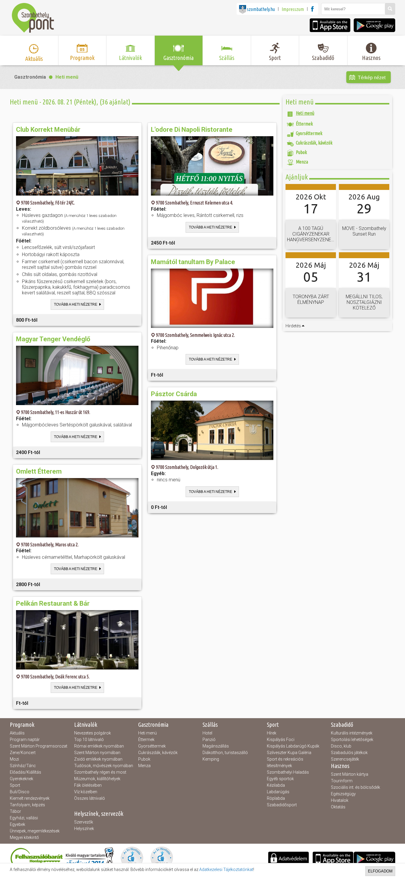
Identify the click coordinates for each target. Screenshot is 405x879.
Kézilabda (276, 785)
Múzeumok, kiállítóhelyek (97, 778)
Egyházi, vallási (24, 817)
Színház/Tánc (23, 765)
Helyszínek (84, 828)
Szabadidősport (282, 804)
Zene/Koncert (23, 752)
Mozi (14, 759)
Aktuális (17, 733)
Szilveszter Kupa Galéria (289, 752)
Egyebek (17, 824)
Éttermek (146, 739)
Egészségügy (343, 793)
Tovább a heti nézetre (75, 304)
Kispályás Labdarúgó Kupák (293, 746)
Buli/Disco (19, 791)
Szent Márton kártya (349, 774)
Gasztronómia (30, 77)
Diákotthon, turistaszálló (225, 752)
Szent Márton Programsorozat (38, 746)
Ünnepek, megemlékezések (35, 831)
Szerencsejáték (345, 759)
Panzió (209, 739)
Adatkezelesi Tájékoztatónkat (226, 869)
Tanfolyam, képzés (27, 804)
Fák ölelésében (88, 785)
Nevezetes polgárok (92, 733)
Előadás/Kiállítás (25, 772)
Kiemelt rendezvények (30, 798)
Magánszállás (216, 746)
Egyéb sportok (280, 778)
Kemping (211, 759)
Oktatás (338, 807)
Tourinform (342, 780)
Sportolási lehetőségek (352, 739)
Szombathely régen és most (100, 772)
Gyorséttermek (152, 746)
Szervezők (83, 822)
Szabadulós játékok (349, 752)
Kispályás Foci (280, 739)
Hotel (207, 733)
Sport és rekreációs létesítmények (285, 762)
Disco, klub (341, 746)
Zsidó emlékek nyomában (98, 759)
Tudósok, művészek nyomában (103, 765)
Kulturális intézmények (351, 733)
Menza (144, 765)
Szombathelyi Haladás (288, 772)
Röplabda (276, 798)
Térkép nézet (371, 77)
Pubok (144, 759)
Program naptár (25, 739)
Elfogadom (380, 871)
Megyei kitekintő (24, 837)
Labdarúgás (278, 791)
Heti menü (66, 77)
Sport (15, 785)
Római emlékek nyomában (99, 746)
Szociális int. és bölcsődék (355, 787)
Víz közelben (85, 791)
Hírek (271, 733)
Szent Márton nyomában (97, 752)
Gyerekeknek (21, 778)
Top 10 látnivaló (89, 739)
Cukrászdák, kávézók (158, 752)
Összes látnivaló (89, 798)
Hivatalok (339, 800)
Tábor (15, 811)
